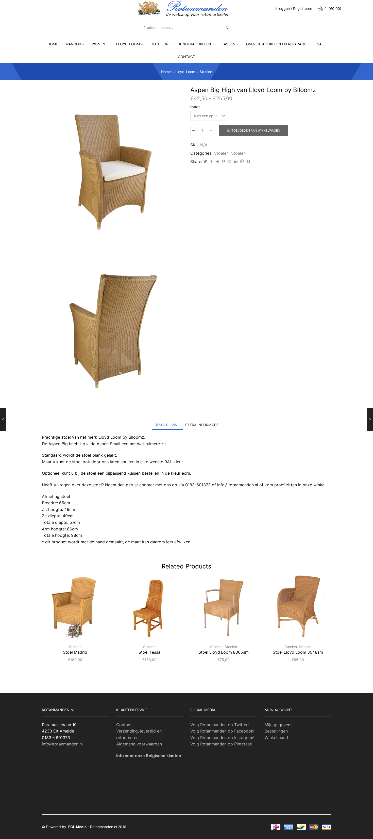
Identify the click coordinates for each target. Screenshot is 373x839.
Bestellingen (276, 731)
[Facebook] (211, 161)
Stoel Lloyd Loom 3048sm (298, 652)
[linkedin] (235, 161)
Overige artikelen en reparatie (276, 44)
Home (52, 44)
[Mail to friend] (229, 161)
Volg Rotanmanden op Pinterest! (221, 743)
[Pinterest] (223, 161)
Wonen (98, 44)
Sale (321, 44)
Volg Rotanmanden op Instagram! (222, 737)
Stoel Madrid (75, 652)
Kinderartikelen (195, 44)
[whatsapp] (242, 161)
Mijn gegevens (278, 724)
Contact (186, 57)
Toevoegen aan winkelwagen (255, 130)
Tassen (228, 44)
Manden (73, 44)
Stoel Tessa (149, 652)
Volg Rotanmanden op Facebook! (222, 731)
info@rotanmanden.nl (62, 743)
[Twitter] (205, 161)
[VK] (217, 161)
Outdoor (159, 44)
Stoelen (206, 71)
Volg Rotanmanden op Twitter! (219, 724)
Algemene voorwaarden (139, 743)
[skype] (247, 161)
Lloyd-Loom (128, 44)
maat (195, 106)
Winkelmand (276, 737)
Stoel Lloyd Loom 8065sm (223, 652)
